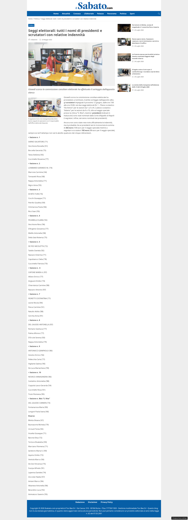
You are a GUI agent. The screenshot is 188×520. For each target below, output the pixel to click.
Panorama (111, 13)
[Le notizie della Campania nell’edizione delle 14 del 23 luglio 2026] (124, 88)
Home (56, 13)
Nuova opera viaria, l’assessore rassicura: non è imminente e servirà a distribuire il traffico (145, 41)
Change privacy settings (179, 518)
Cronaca (77, 13)
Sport (132, 13)
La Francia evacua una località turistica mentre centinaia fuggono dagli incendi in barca (145, 56)
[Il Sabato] (94, 5)
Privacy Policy (107, 502)
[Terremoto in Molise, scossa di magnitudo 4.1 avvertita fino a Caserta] (124, 28)
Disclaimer (92, 502)
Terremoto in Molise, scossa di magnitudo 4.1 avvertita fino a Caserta (145, 26)
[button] (159, 13)
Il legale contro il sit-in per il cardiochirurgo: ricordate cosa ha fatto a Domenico (145, 72)
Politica (123, 13)
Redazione (80, 502)
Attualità (66, 13)
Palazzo (100, 13)
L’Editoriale (89, 13)
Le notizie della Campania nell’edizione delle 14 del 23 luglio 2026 (145, 86)
